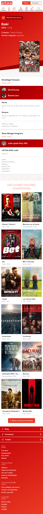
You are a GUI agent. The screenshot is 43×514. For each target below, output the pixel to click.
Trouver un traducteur (9, 490)
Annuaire (20, 10)
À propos (3, 10)
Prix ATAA (5, 455)
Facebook (9, 434)
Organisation (6, 453)
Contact (4, 504)
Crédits (4, 509)
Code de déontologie (9, 475)
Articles (32, 10)
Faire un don (5, 502)
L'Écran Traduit (7, 473)
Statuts (4, 458)
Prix (9, 10)
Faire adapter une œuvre (10, 487)
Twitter (7, 440)
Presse (4, 507)
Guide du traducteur (8, 470)
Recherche (39, 10)
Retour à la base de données (22, 420)
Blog (6, 429)
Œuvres (14, 10)
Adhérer (26, 3)
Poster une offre (7, 492)
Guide (26, 10)
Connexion (35, 3)
